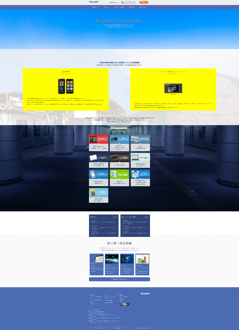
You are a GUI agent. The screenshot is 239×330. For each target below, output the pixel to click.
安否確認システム (93, 303)
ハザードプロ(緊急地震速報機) (95, 300)
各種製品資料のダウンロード (120, 328)
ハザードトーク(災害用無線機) (95, 297)
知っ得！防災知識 (109, 302)
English (116, 2)
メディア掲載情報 (120, 7)
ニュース (108, 7)
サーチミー (92, 304)
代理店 (121, 302)
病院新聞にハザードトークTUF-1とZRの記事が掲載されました (103, 222)
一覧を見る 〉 (115, 217)
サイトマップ (111, 328)
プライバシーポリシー (93, 328)
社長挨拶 (121, 298)
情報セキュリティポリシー (103, 328)
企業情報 (132, 7)
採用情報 (121, 300)
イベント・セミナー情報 (110, 298)
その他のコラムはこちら (119, 279)
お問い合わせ (144, 7)
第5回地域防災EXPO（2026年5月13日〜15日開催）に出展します (135, 233)
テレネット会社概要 (123, 296)
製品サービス (97, 7)
